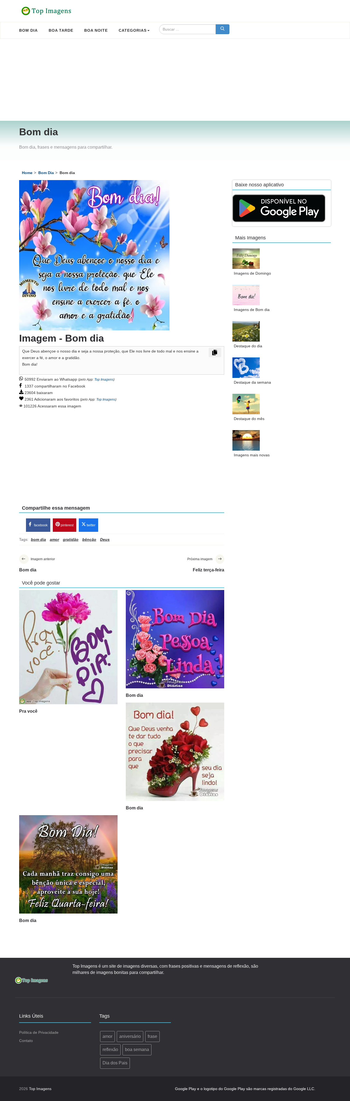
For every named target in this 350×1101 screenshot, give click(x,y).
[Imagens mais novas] (246, 440)
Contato (26, 1040)
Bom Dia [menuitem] (28, 30)
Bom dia (134, 695)
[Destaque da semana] (246, 367)
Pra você (28, 711)
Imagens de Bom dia (252, 309)
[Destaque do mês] (246, 404)
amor (107, 1036)
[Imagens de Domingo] (246, 258)
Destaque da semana (252, 382)
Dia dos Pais (115, 1063)
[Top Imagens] (46, 10)
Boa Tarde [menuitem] (61, 30)
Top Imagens (103, 379)
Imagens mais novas (252, 455)
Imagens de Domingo (252, 273)
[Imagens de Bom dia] (246, 295)
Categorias (133, 30)
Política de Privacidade (39, 1032)
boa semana (137, 1049)
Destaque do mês (249, 418)
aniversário (130, 1036)
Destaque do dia (248, 346)
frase (152, 1036)
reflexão (110, 1049)
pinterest (67, 525)
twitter (90, 525)
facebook (40, 525)
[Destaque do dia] (246, 331)
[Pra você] (68, 647)
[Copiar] (215, 352)
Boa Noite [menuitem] (96, 30)
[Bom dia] (175, 639)
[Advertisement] (175, 80)
